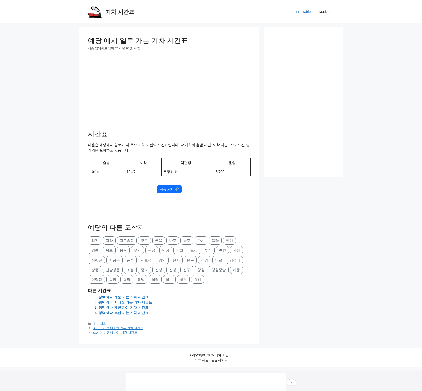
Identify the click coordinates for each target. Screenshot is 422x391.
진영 (172, 269)
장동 (94, 269)
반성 (165, 250)
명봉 (94, 250)
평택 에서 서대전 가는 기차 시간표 (125, 302)
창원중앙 (219, 269)
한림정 (96, 279)
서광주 (114, 260)
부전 (208, 250)
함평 (126, 279)
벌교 (179, 250)
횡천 (183, 279)
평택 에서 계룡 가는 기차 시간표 (123, 296)
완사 (176, 260)
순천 (130, 260)
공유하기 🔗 (169, 189)
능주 (186, 240)
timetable (303, 11)
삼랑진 (96, 260)
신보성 (146, 260)
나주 (172, 240)
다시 (201, 240)
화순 (169, 279)
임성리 (234, 260)
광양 (109, 240)
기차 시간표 (120, 11)
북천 (222, 250)
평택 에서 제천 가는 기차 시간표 (123, 307)
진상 (158, 269)
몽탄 (123, 250)
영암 (162, 260)
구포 (144, 240)
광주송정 (127, 240)
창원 (201, 269)
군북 (158, 240)
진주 (186, 269)
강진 (94, 240)
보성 (194, 250)
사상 (236, 250)
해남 (140, 279)
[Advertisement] (169, 88)
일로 (218, 260)
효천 (197, 279)
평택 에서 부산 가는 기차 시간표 (123, 312)
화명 (155, 279)
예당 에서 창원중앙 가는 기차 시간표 (118, 328)
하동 (236, 269)
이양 (204, 260)
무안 (137, 250)
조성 (130, 269)
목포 (109, 250)
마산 (229, 240)
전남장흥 (113, 269)
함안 (112, 279)
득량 (215, 240)
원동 (190, 260)
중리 (144, 269)
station (324, 11)
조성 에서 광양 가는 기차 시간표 (115, 332)
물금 (151, 250)
